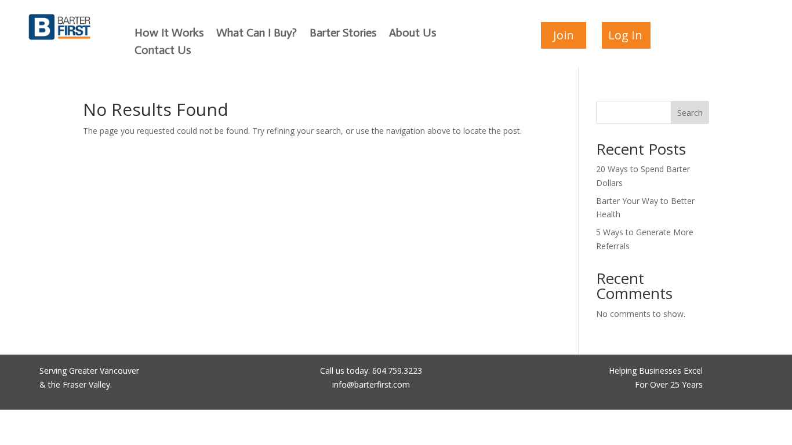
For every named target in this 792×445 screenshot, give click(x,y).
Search (690, 112)
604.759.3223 (397, 370)
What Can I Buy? (256, 33)
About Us (412, 33)
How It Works (169, 33)
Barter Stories (343, 33)
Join (563, 35)
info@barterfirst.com (371, 384)
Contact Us (163, 51)
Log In (625, 35)
